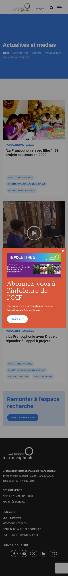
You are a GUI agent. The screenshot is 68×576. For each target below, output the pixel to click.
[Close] (63, 251)
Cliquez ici (16, 319)
